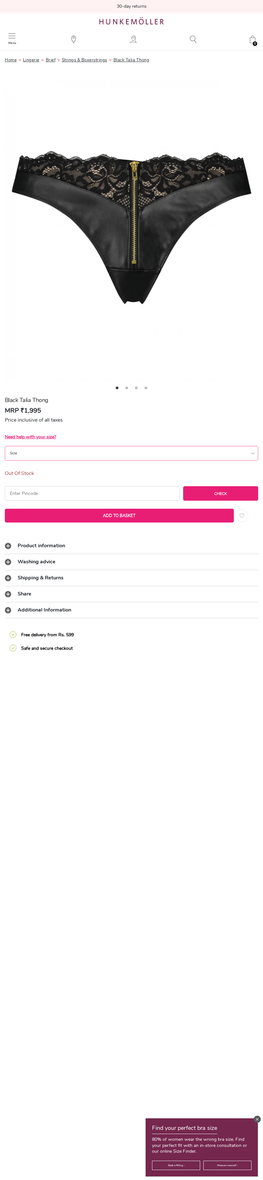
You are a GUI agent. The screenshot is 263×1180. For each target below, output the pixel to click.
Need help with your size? (30, 437)
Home (11, 60)
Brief (51, 60)
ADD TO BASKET (119, 516)
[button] (257, 1119)
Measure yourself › (227, 1165)
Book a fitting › (176, 1165)
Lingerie (31, 60)
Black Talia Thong (131, 60)
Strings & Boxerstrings (84, 60)
